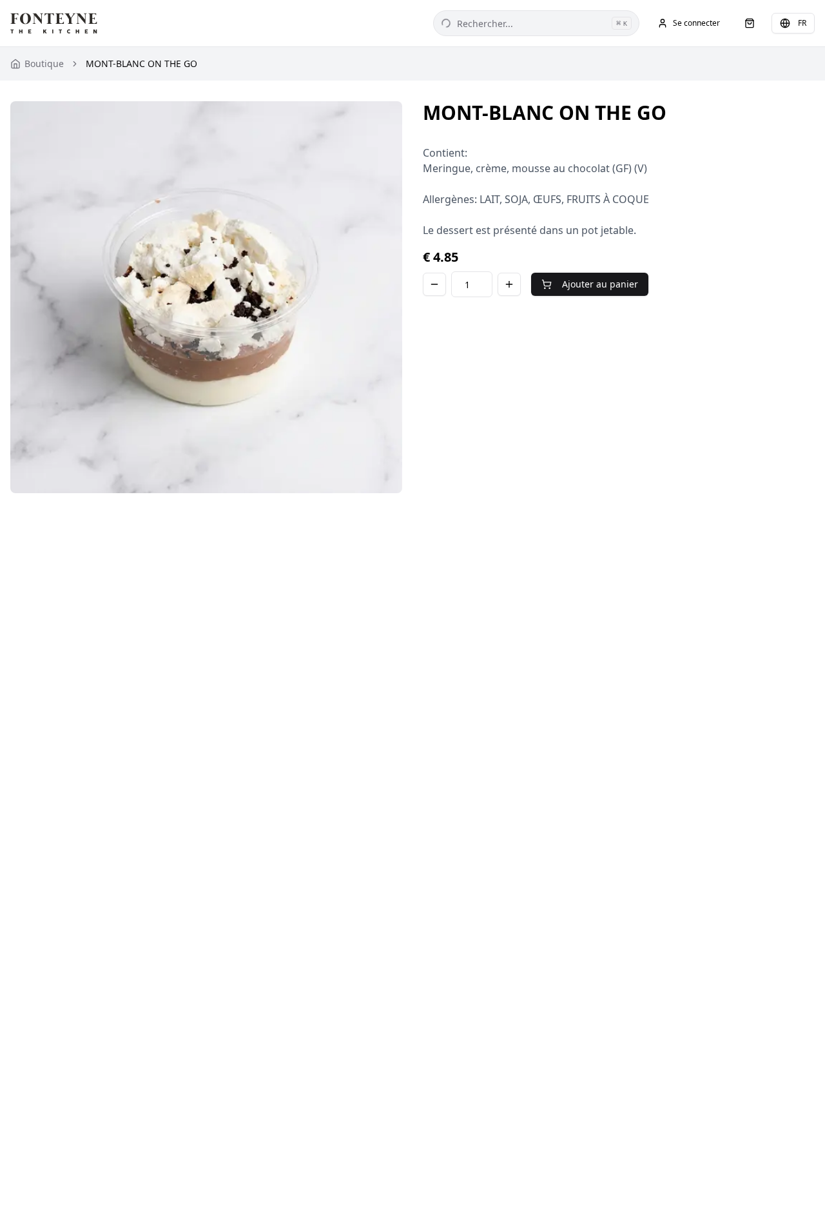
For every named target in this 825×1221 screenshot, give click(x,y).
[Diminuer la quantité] (434, 284)
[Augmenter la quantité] (509, 284)
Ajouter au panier (600, 284)
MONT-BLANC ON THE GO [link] (141, 63)
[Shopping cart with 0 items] (749, 23)
